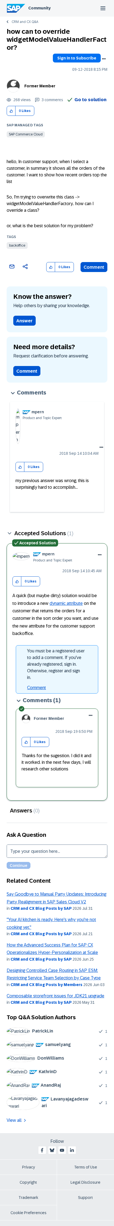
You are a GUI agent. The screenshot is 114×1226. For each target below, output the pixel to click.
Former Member (39, 86)
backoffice (17, 245)
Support (85, 1197)
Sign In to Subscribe (76, 58)
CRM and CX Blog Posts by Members (46, 984)
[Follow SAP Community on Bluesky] (52, 1150)
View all (14, 1120)
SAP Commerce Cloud (26, 134)
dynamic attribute (66, 603)
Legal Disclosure (85, 1182)
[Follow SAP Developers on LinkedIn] (72, 1150)
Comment (94, 267)
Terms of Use (85, 1167)
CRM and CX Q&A (25, 22)
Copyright (28, 1182)
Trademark (28, 1197)
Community (39, 8)
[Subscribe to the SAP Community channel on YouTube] (62, 1150)
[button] (11, 111)
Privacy (28, 1167)
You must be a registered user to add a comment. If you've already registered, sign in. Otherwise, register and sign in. (56, 664)
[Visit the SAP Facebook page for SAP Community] (42, 1150)
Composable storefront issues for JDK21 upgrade (55, 996)
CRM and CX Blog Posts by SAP (41, 908)
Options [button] (104, 59)
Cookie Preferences (28, 1213)
